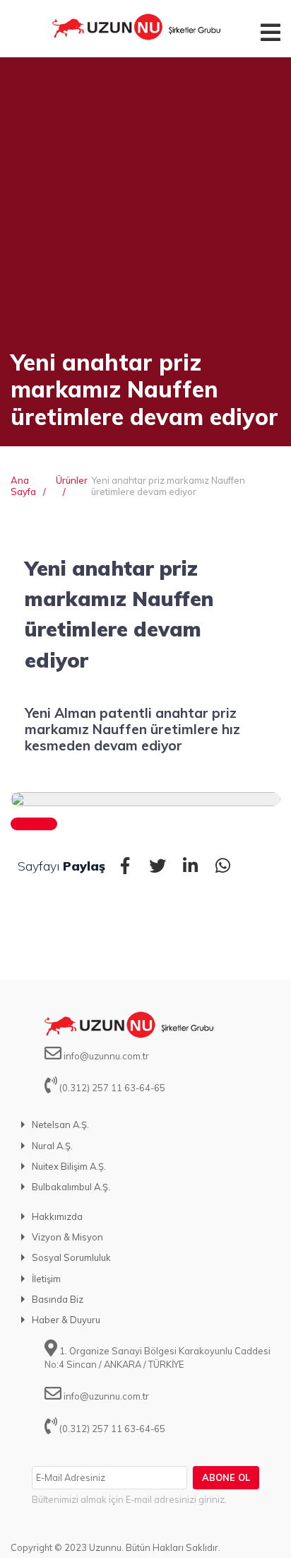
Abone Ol (226, 1477)
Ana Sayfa (23, 486)
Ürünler (72, 480)
